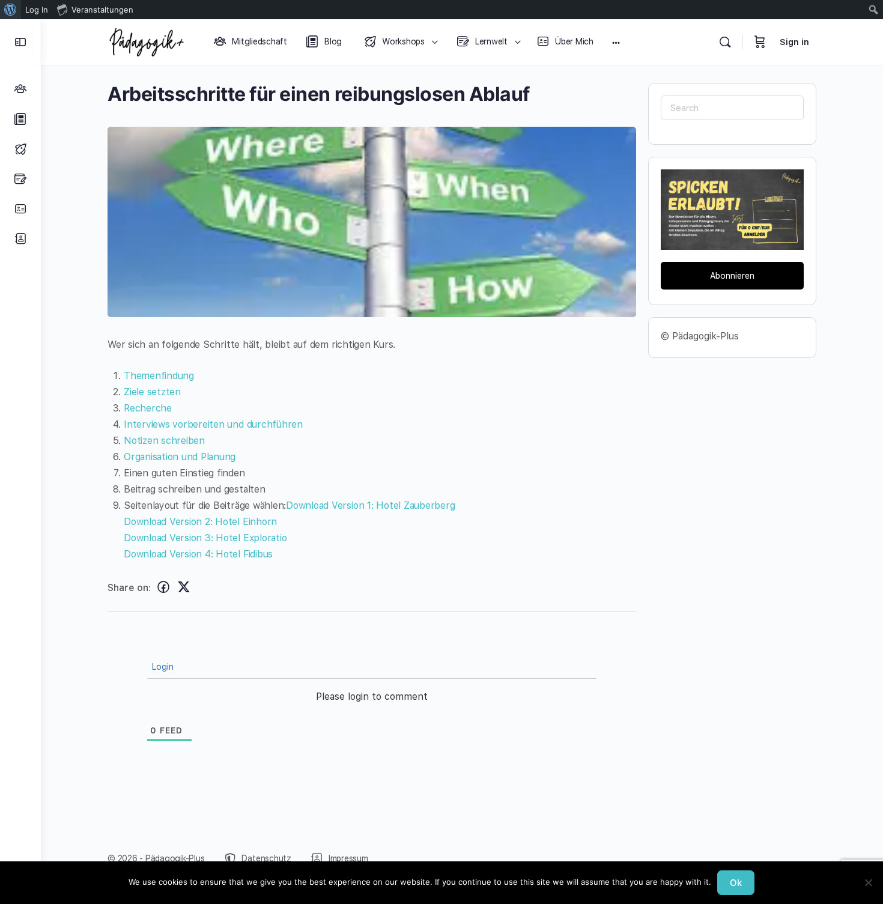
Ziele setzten (152, 392)
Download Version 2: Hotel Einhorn (200, 521)
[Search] (725, 42)
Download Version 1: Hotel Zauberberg (370, 505)
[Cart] (760, 42)
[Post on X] (184, 587)
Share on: (129, 587)
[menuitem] (10, 9)
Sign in (794, 42)
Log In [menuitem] (36, 9)
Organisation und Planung (179, 457)
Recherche (148, 408)
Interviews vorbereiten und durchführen (213, 424)
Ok (736, 882)
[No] (868, 882)
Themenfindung (159, 375)
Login (162, 667)
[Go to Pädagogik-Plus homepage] (147, 40)
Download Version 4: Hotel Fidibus (198, 554)
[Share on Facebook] (163, 587)
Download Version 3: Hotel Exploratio (205, 538)
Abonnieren (732, 276)
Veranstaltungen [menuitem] (102, 9)
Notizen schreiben (164, 440)
